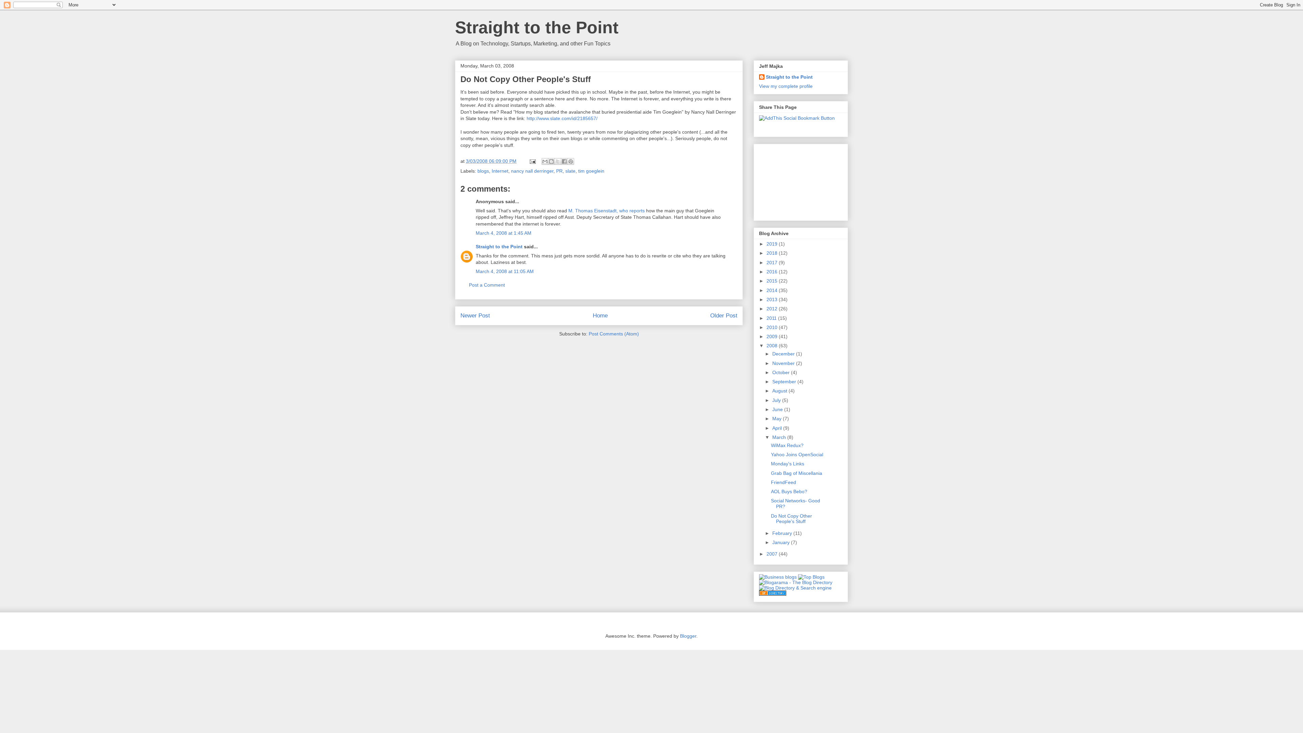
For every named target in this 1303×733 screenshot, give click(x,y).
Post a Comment (487, 285)
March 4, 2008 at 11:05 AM (505, 271)
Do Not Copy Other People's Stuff (791, 518)
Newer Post (475, 315)
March (779, 437)
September (784, 381)
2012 (773, 308)
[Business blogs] (778, 577)
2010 (773, 327)
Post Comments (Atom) (614, 333)
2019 (773, 244)
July (777, 400)
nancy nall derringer (532, 171)
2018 (773, 253)
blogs (483, 171)
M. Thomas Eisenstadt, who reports (606, 210)
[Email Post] (532, 161)
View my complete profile (786, 86)
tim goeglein (591, 171)
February (782, 533)
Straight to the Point (537, 27)
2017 (773, 262)
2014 (773, 290)
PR (559, 171)
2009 (773, 336)
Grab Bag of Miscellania (796, 473)
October (781, 372)
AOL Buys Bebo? (789, 491)
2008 (773, 345)
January (781, 542)
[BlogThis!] (551, 161)
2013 (773, 299)
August (780, 390)
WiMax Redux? (787, 445)
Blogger (688, 636)
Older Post (723, 315)
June (778, 409)
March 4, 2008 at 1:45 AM (503, 233)
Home (600, 315)
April (777, 428)
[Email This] (545, 161)
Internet (500, 171)
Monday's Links (787, 463)
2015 (773, 281)
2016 (773, 271)
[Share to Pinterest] (570, 161)
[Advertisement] (793, 180)
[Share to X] (557, 161)
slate (570, 171)
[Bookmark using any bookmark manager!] (797, 118)
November (784, 363)
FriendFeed (783, 482)
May (777, 418)
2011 (772, 318)
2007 (773, 554)
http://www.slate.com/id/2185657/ (562, 118)
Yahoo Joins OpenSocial (797, 454)
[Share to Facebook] (564, 161)
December (784, 353)
